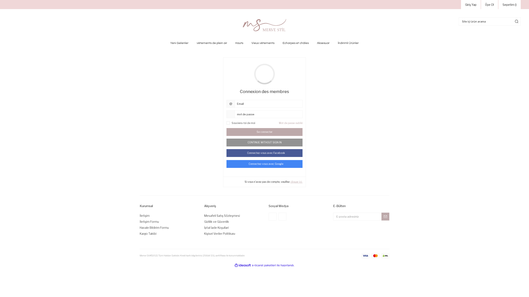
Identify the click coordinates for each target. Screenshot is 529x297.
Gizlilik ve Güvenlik (216, 221)
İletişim (145, 215)
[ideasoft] (243, 265)
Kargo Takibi (148, 233)
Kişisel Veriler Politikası (219, 233)
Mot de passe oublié (291, 123)
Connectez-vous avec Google (266, 163)
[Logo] (264, 25)
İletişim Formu (149, 221)
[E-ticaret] (264, 265)
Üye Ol (489, 4)
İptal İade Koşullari (216, 227)
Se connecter (265, 131)
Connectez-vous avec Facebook (266, 152)
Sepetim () (510, 4)
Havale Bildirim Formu (154, 227)
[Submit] (385, 216)
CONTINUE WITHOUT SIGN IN (265, 142)
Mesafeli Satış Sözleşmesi (222, 215)
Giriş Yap (471, 4)
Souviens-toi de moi (243, 123)
